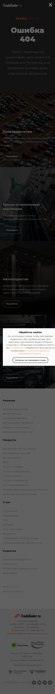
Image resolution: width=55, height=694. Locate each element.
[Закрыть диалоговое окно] (51, 4)
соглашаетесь (17, 348)
